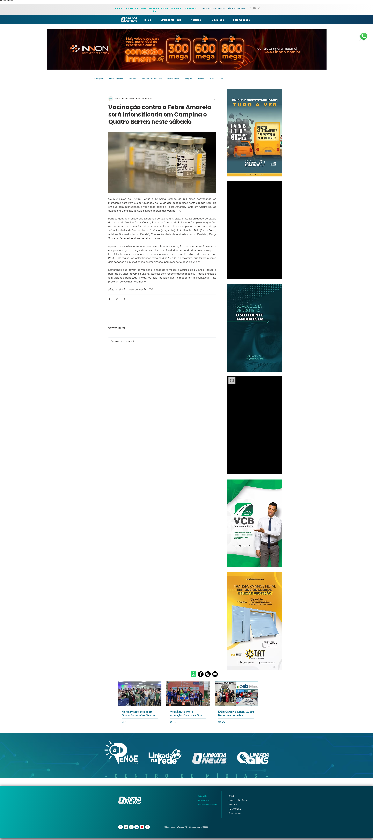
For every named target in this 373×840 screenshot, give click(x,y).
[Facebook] (201, 674)
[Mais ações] (214, 98)
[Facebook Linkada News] (250, 8)
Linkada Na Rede (238, 800)
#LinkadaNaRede (116, 79)
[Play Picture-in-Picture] (273, 275)
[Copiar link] (147, 827)
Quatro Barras (147, 8)
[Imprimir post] (124, 299)
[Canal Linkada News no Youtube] (254, 8)
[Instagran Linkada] (258, 8)
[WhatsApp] (131, 827)
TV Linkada (234, 808)
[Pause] (231, 275)
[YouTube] (215, 674)
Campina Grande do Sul (125, 8)
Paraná (201, 79)
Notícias (232, 804)
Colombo (163, 8)
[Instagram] (208, 674)
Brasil (212, 79)
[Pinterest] (142, 827)
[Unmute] (236, 275)
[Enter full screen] (278, 275)
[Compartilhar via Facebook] (109, 299)
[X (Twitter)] (126, 827)
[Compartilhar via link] (116, 299)
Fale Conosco (235, 813)
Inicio (231, 795)
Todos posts (98, 79)
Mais (221, 79)
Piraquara (176, 8)
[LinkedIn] (136, 827)
